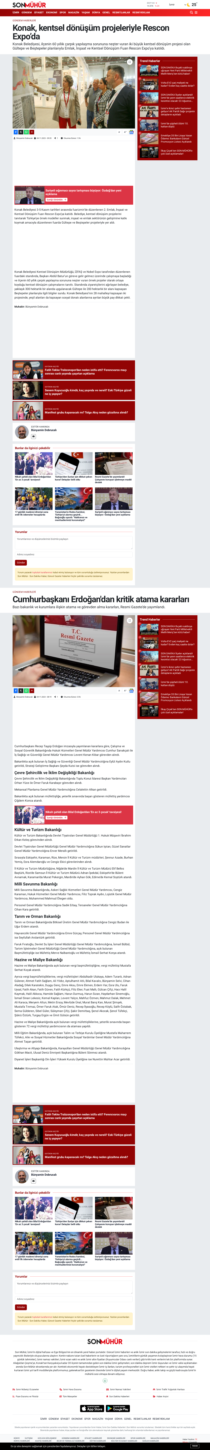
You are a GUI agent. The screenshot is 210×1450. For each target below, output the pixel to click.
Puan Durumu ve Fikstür (27, 1396)
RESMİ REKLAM (141, 12)
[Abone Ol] (131, 131)
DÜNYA (96, 12)
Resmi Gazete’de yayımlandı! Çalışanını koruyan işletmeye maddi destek (113, 479)
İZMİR (16, 12)
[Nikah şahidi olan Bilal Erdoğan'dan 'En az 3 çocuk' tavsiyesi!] (34, 463)
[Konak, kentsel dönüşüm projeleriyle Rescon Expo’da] (74, 93)
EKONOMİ (51, 12)
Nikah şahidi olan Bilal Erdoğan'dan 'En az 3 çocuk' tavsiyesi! (33, 478)
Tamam (195, 1446)
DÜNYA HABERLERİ (22, 1441)
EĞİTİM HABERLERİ (98, 1441)
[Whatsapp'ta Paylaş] (26, 132)
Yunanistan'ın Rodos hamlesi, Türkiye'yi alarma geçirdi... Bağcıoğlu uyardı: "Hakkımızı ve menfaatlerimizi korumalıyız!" (71, 516)
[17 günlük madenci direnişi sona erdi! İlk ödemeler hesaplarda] (34, 498)
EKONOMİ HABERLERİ (116, 1438)
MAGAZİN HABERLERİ (160, 1438)
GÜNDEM (27, 12)
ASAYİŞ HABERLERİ (43, 1441)
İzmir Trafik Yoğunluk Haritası (170, 1389)
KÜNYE (17, 1438)
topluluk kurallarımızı (42, 572)
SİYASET (39, 12)
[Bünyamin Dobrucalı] (22, 431)
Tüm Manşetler (70, 1396)
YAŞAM (86, 12)
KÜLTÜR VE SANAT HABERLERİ (124, 1441)
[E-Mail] (33, 436)
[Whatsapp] (105, 1380)
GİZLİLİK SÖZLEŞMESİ (47, 1438)
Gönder (21, 562)
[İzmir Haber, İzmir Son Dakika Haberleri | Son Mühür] (29, 4)
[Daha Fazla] (31, 132)
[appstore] (92, 1408)
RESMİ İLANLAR (121, 12)
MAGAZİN (73, 12)
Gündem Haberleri (24, 20)
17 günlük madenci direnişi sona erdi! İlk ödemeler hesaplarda (31, 513)
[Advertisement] (73, 163)
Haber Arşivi (162, 1396)
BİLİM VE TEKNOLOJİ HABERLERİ (70, 1441)
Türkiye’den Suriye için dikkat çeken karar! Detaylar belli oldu (73, 478)
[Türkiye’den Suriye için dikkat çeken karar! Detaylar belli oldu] (74, 463)
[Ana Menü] (196, 13)
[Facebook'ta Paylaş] (16, 132)
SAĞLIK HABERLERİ (150, 1441)
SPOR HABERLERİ (138, 1438)
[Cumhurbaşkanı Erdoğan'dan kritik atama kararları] (74, 651)
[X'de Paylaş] (20, 132)
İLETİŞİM (28, 1438)
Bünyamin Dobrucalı (24, 138)
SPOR (63, 12)
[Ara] (192, 13)
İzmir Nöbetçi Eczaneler (27, 1389)
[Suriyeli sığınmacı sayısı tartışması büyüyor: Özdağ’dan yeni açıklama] (114, 498)
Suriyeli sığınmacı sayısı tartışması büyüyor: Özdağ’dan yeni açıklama (112, 513)
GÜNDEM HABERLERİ (70, 1438)
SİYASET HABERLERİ (93, 1438)
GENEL (106, 12)
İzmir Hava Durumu (72, 1389)
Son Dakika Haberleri (119, 1396)
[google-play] (118, 1408)
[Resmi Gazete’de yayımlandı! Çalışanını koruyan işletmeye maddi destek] (114, 463)
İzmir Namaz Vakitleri (120, 1389)
